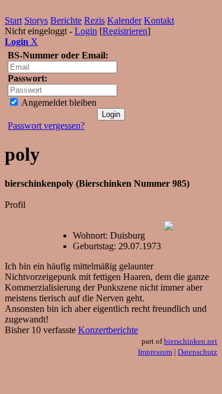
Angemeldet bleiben (58, 102)
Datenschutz (197, 351)
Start (13, 20)
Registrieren (124, 31)
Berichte (66, 20)
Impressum (155, 351)
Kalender (124, 20)
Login (86, 31)
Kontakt (159, 20)
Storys (36, 20)
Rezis (94, 20)
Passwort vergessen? (46, 126)
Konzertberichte (108, 330)
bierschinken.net (190, 341)
